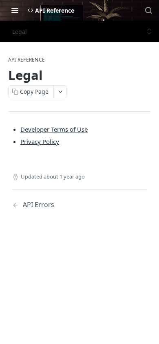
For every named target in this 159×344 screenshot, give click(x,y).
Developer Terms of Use (54, 129)
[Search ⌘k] (148, 10)
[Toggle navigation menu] (14, 10)
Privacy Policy (39, 141)
